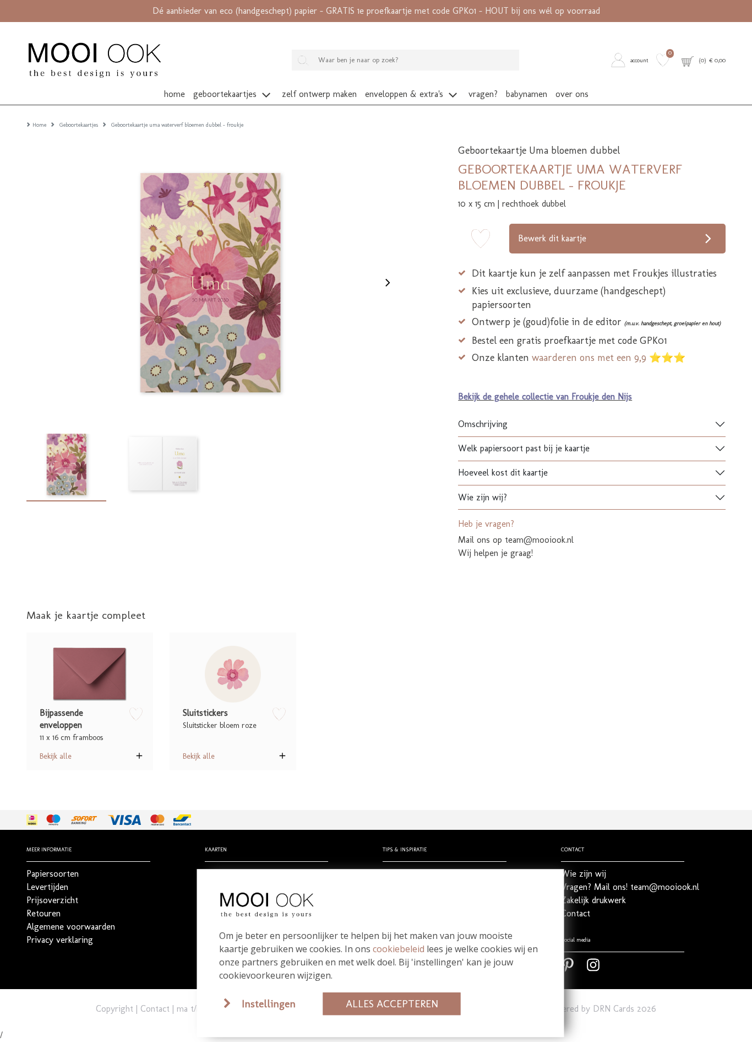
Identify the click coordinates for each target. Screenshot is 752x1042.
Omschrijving (483, 424)
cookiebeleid (398, 949)
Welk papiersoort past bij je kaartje (524, 448)
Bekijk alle (56, 756)
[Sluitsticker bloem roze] (233, 674)
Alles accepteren (392, 1003)
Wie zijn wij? (482, 497)
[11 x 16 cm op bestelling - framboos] (90, 674)
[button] (631, 60)
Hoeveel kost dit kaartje (503, 472)
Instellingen (269, 1003)
